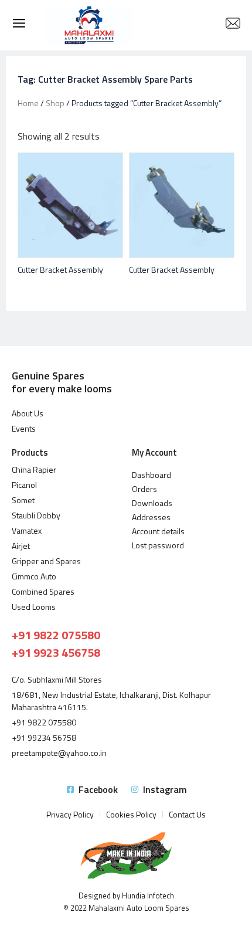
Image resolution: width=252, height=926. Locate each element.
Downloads (152, 503)
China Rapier (34, 469)
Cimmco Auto (34, 576)
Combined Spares (43, 591)
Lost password (158, 545)
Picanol (24, 485)
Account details (158, 531)
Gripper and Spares (46, 561)
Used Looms (34, 607)
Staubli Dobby (36, 515)
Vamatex (27, 530)
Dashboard (151, 475)
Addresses (151, 517)
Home (28, 103)
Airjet (21, 546)
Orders (144, 489)
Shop (55, 103)
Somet (23, 500)
